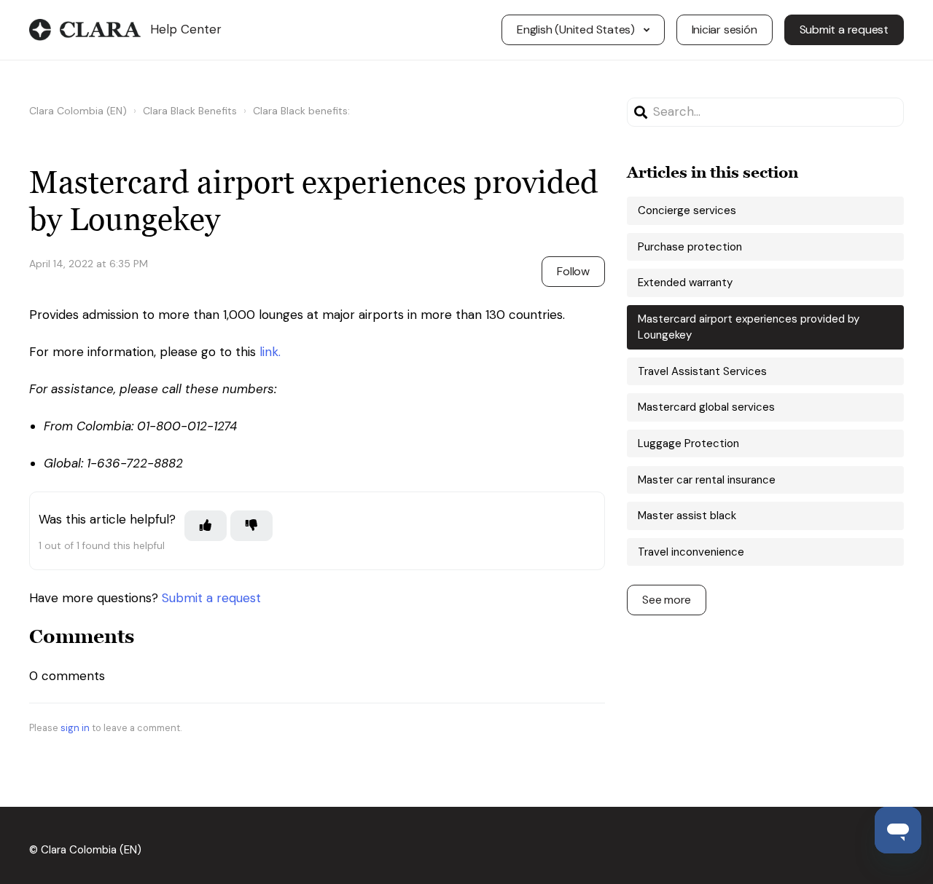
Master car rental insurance (707, 480)
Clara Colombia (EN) (78, 110)
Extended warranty (685, 282)
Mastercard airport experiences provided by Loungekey (748, 327)
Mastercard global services (706, 407)
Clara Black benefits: (301, 110)
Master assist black (687, 515)
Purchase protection (690, 247)
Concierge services (687, 210)
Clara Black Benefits (190, 110)
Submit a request (844, 29)
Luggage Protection (688, 443)
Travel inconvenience (691, 552)
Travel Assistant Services (702, 371)
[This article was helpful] (205, 525)
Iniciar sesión (724, 29)
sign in (75, 728)
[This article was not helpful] (251, 525)
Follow (573, 271)
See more (666, 599)
